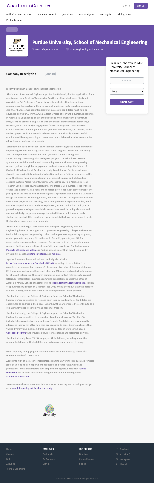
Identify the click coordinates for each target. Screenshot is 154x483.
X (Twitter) (125, 454)
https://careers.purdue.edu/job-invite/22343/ (30, 263)
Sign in (126, 6)
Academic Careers (63, 479)
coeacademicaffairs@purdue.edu (68, 282)
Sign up (140, 6)
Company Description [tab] (21, 74)
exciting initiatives (36, 254)
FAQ (8, 459)
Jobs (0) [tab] (50, 74)
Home (9, 449)
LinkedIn (124, 464)
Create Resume (86, 459)
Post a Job (47, 454)
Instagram (125, 459)
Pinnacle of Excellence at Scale (22, 250)
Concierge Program (16, 332)
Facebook (124, 449)
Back (13, 30)
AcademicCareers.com (17, 376)
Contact (10, 454)
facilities (56, 254)
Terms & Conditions (15, 469)
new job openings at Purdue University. (32, 388)
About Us (10, 464)
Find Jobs (83, 454)
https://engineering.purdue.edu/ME (86, 49)
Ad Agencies (49, 459)
